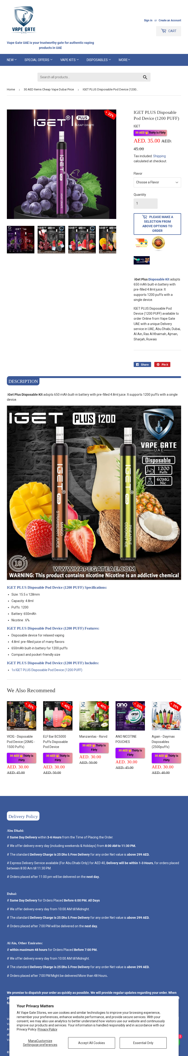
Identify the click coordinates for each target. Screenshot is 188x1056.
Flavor (138, 173)
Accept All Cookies (91, 1043)
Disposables (97, 60)
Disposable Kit (158, 279)
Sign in (148, 20)
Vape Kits (68, 60)
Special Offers (37, 60)
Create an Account (170, 20)
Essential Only (143, 1043)
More (123, 60)
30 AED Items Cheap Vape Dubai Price (49, 89)
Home (11, 89)
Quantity (140, 194)
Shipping (159, 156)
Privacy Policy (47, 1029)
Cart (172, 31)
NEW (10, 60)
